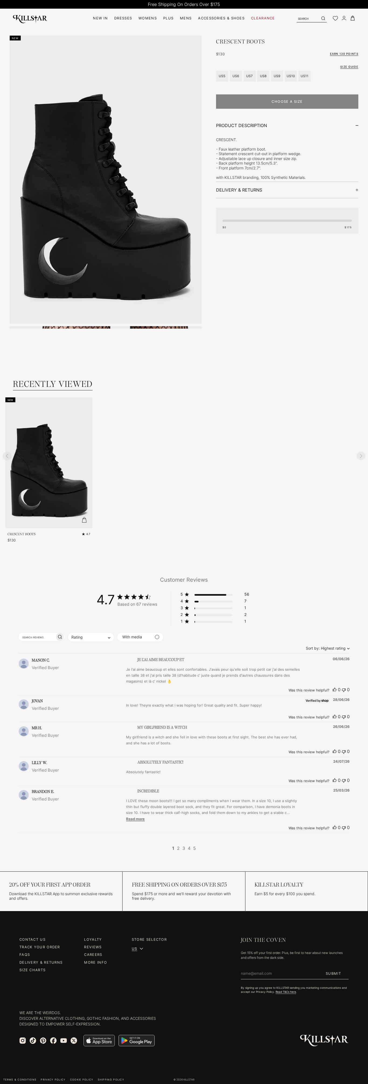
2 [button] (178, 848)
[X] (74, 1040)
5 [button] (194, 848)
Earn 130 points (344, 53)
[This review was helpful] (334, 689)
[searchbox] (37, 637)
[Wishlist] (335, 18)
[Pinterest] (43, 1040)
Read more (135, 819)
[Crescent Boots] (48, 462)
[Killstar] (324, 1040)
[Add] (84, 519)
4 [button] (189, 848)
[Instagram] (22, 1040)
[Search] (323, 18)
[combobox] (326, 648)
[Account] (344, 18)
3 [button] (183, 848)
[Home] (30, 18)
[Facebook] (53, 1040)
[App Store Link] (99, 1040)
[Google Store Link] (137, 1040)
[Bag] (352, 18)
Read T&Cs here (286, 991)
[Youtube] (63, 1040)
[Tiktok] (33, 1040)
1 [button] (173, 848)
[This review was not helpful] (344, 689)
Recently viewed (53, 384)
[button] (214, 595)
